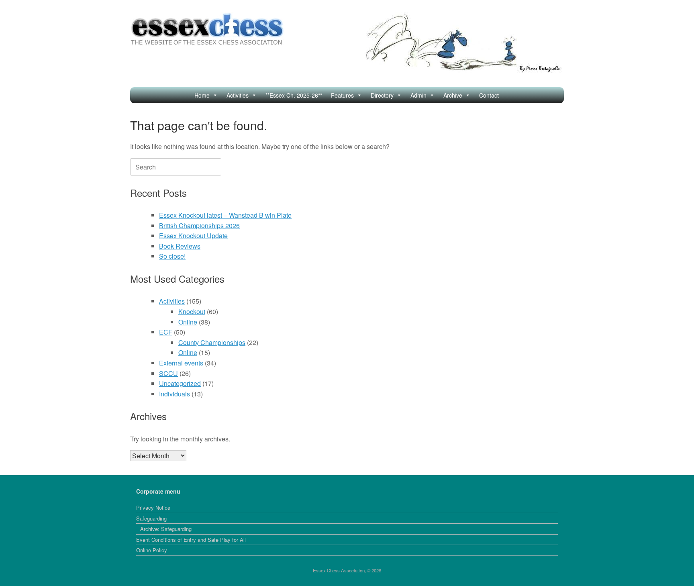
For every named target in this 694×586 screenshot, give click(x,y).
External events (181, 363)
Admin (418, 95)
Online (187, 322)
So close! (172, 256)
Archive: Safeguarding (166, 529)
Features (342, 95)
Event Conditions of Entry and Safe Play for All (191, 539)
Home (202, 95)
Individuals (174, 393)
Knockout (191, 311)
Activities (238, 95)
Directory (382, 95)
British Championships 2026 (199, 225)
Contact (489, 95)
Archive (452, 95)
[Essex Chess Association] (207, 29)
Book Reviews (179, 246)
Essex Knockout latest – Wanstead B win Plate (225, 215)
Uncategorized (180, 383)
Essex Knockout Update (193, 235)
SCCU (168, 373)
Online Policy (151, 550)
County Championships (211, 342)
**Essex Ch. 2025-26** (293, 95)
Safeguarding (151, 518)
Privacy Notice (153, 507)
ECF (165, 332)
